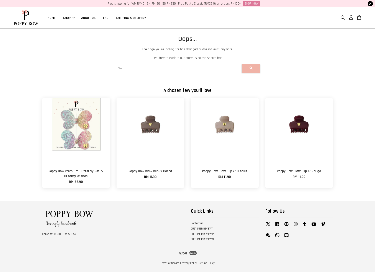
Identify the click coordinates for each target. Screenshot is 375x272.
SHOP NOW (251, 4)
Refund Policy (207, 263)
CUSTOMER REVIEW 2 (202, 234)
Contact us (197, 223)
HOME (52, 17)
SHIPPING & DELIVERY (131, 17)
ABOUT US (88, 17)
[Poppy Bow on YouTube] (314, 226)
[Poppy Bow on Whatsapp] (277, 237)
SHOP (67, 17)
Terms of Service (169, 263)
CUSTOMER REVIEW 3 (202, 239)
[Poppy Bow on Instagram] (296, 226)
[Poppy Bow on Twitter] (268, 226)
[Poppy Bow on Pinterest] (286, 226)
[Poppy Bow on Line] (286, 237)
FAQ (106, 17)
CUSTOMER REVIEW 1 (202, 228)
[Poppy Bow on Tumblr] (305, 226)
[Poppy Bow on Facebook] (277, 226)
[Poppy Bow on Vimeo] (323, 226)
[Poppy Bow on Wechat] (268, 237)
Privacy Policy (189, 263)
